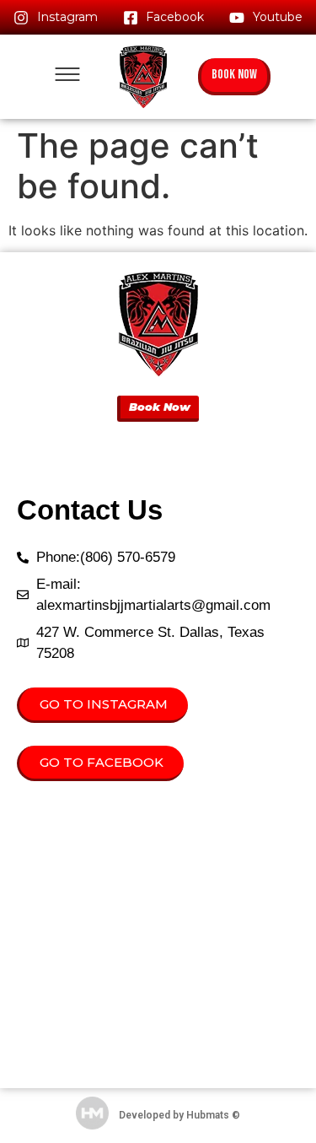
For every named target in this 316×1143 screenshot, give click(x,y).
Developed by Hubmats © (179, 1115)
